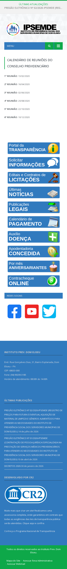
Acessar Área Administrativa (37, 560)
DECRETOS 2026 (12, 466)
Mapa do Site (13, 560)
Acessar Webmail (16, 563)
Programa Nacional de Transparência (35, 531)
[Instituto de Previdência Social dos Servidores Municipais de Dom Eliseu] (33, 28)
